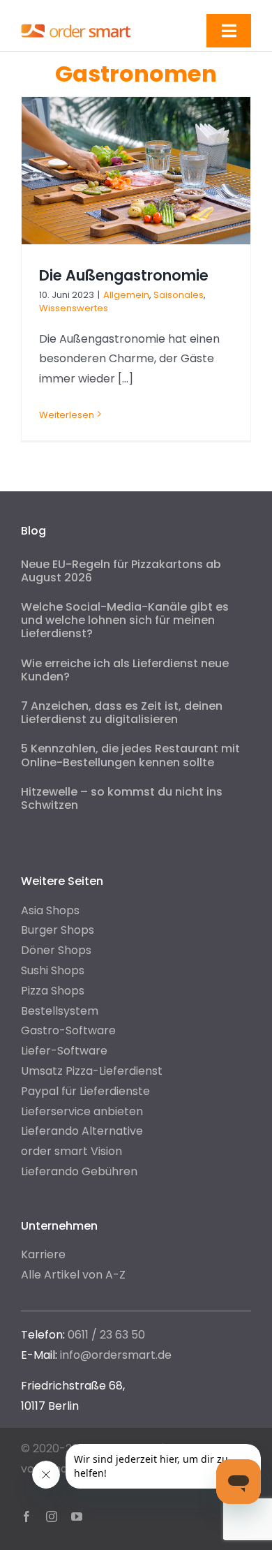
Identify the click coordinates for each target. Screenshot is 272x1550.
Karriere (43, 1254)
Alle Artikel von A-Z (73, 1275)
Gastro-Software (68, 1030)
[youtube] (76, 1516)
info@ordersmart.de (116, 1355)
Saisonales (178, 294)
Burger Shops (57, 930)
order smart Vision (71, 1151)
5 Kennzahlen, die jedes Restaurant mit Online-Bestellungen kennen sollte (130, 755)
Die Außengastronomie (124, 275)
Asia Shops (50, 910)
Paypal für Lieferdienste (85, 1091)
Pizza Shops (52, 991)
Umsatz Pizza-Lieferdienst (92, 1071)
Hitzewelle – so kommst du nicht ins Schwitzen (121, 798)
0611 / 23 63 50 (106, 1335)
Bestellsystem (59, 1011)
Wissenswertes (73, 308)
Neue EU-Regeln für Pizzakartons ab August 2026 (121, 571)
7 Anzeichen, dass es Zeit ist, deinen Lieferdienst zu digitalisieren (121, 712)
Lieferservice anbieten (82, 1111)
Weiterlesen (66, 415)
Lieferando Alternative (82, 1131)
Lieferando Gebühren (79, 1171)
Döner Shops (56, 950)
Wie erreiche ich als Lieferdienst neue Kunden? (125, 670)
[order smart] (76, 25)
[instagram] (51, 1516)
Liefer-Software (64, 1051)
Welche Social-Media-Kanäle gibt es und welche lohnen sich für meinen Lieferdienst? (125, 620)
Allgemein (126, 294)
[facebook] (26, 1516)
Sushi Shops (52, 970)
